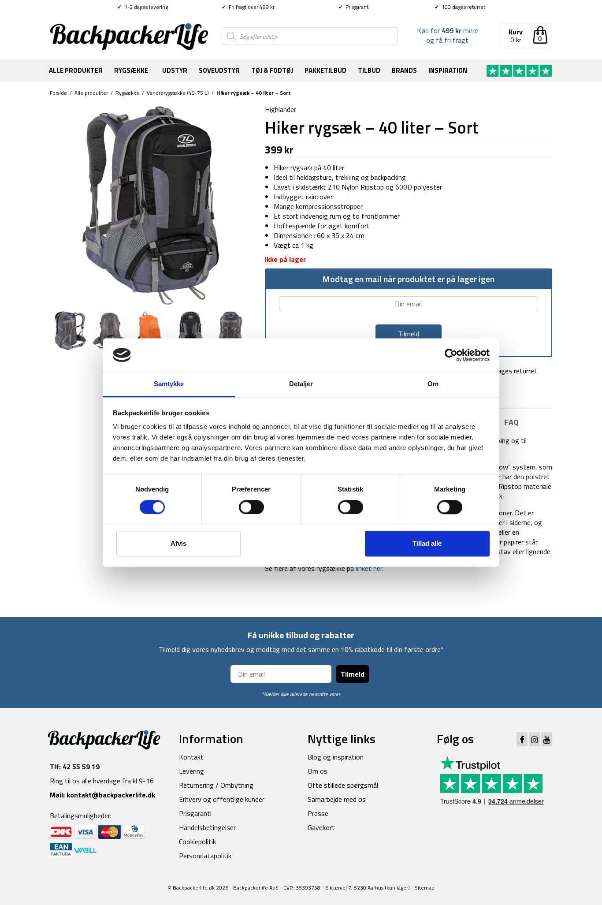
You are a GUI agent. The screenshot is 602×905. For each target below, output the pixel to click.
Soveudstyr (219, 70)
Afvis (178, 543)
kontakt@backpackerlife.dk (111, 795)
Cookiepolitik (197, 841)
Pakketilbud (325, 70)
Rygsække (131, 70)
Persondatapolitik (205, 855)
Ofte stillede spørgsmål (343, 785)
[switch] (251, 507)
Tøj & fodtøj (272, 70)
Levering (191, 771)
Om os (317, 771)
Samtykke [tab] (169, 384)
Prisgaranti (354, 7)
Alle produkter (76, 70)
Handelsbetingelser (207, 827)
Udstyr (174, 70)
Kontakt (191, 757)
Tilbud (369, 70)
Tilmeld (352, 674)
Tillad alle (427, 543)
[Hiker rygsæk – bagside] (110, 329)
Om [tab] (432, 384)
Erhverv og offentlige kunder (221, 799)
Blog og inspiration (336, 757)
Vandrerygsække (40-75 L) (178, 93)
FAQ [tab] (511, 422)
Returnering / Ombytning (216, 785)
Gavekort (321, 827)
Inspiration (447, 70)
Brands (404, 70)
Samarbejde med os (337, 799)
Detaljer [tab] (301, 384)
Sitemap (425, 887)
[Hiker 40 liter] (151, 204)
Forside (58, 93)
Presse (318, 813)
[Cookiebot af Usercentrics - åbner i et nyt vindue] (451, 354)
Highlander (280, 109)
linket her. (368, 568)
